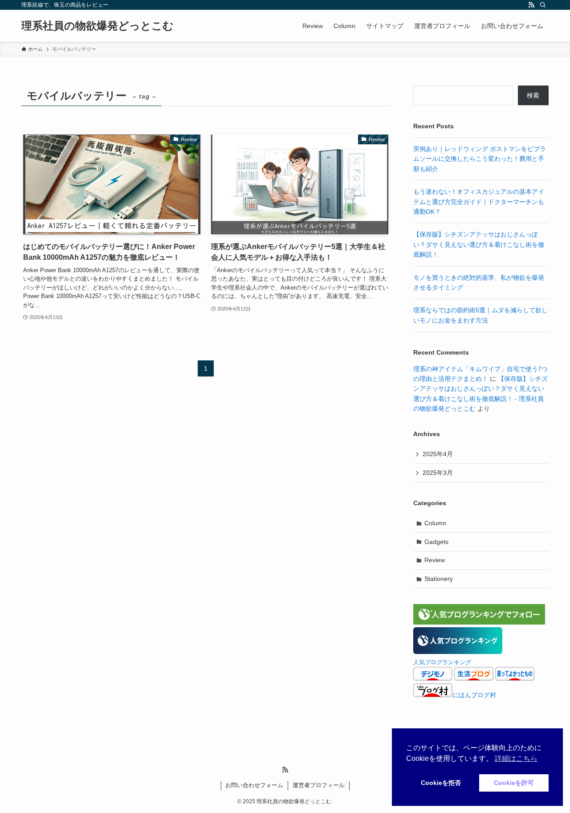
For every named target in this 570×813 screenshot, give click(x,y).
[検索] (543, 5)
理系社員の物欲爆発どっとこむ (97, 25)
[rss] (531, 5)
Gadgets (436, 541)
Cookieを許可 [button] (514, 782)
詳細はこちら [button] (516, 758)
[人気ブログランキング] (457, 651)
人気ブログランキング (442, 662)
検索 (533, 95)
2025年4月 (438, 454)
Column (435, 523)
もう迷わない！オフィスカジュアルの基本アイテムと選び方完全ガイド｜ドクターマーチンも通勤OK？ (478, 201)
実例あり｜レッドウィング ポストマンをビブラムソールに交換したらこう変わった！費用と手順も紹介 (479, 158)
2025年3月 (438, 472)
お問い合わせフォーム (254, 785)
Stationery (438, 578)
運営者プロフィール (319, 785)
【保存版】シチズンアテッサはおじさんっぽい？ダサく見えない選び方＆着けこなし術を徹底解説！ (478, 244)
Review (434, 560)
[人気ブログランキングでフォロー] (479, 622)
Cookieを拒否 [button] (441, 782)
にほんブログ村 (474, 695)
